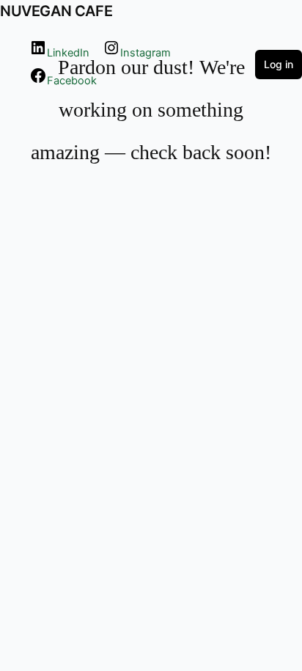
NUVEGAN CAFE (56, 11)
